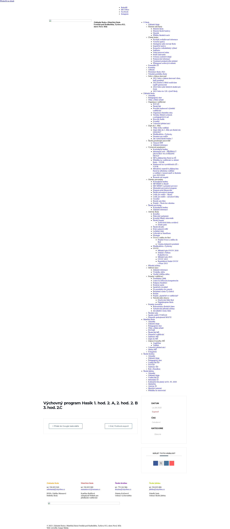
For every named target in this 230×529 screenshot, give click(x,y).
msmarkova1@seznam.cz (90, 489)
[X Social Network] (161, 463)
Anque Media (63, 528)
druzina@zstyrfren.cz (123, 489)
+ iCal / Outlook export (118, 426)
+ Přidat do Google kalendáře (65, 426)
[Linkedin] (166, 463)
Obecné (157, 434)
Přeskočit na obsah (7, 1)
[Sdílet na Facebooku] (155, 463)
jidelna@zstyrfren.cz (157, 489)
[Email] (171, 463)
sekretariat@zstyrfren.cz (56, 489)
